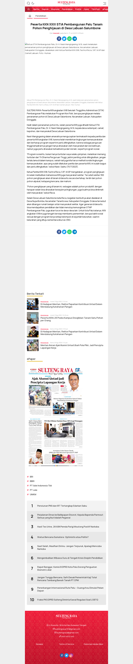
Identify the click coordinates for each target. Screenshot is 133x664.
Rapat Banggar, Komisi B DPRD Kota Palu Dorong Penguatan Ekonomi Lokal (67, 568)
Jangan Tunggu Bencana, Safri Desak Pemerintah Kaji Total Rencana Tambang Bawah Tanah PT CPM (67, 579)
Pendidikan (40, 15)
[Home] (28, 9)
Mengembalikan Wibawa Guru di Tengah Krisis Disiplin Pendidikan (70, 558)
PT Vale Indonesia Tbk (41, 485)
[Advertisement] (66, 264)
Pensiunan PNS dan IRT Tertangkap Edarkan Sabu (62, 505)
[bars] (104, 3)
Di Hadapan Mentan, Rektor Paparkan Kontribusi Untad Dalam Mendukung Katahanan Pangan (71, 305)
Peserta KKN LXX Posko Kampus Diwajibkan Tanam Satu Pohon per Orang (72, 319)
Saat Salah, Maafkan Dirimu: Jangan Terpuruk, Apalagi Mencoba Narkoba (69, 547)
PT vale (33, 490)
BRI (31, 476)
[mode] (32, 3)
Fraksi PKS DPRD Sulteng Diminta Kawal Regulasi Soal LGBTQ (67, 599)
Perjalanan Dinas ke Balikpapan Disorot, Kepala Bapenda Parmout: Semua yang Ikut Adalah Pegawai (70, 516)
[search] (28, 3)
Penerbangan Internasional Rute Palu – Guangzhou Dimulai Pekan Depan (70, 589)
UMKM (33, 494)
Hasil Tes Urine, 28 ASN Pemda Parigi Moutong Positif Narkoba (68, 526)
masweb (56, 33)
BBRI (32, 481)
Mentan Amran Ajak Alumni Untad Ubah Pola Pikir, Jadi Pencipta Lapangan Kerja (72, 346)
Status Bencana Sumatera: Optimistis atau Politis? (63, 537)
